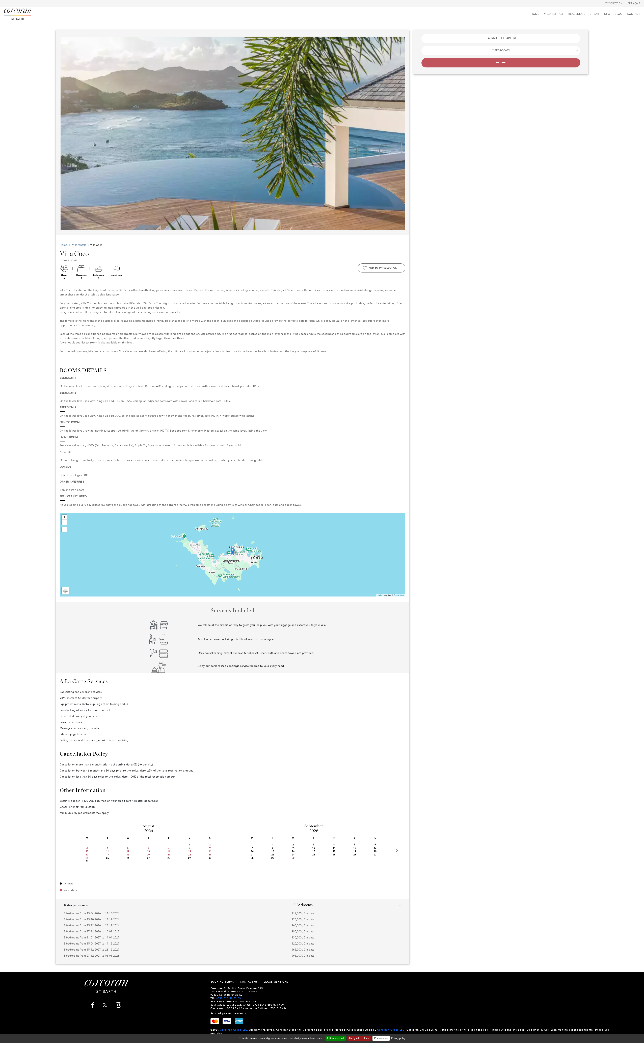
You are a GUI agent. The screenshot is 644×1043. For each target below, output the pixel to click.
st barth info (600, 14)
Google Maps (399, 595)
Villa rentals (554, 14)
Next (401, 132)
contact (633, 14)
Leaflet (379, 595)
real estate (576, 14)
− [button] (64, 522)
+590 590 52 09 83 (228, 998)
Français (634, 3)
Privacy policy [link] (398, 1038)
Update (501, 62)
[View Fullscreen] (64, 529)
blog (618, 14)
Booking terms (222, 982)
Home (535, 14)
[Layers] (65, 590)
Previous (62, 132)
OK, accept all (335, 1038)
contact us (249, 982)
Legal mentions (276, 982)
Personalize (381, 1038)
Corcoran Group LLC (233, 1030)
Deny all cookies (359, 1038)
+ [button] (64, 517)
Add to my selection (383, 268)
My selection (614, 3)
